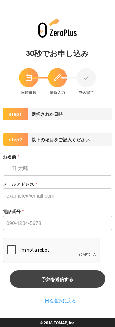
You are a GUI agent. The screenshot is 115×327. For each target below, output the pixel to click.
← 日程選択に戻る (57, 300)
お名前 (11, 156)
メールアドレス (20, 184)
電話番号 (13, 211)
